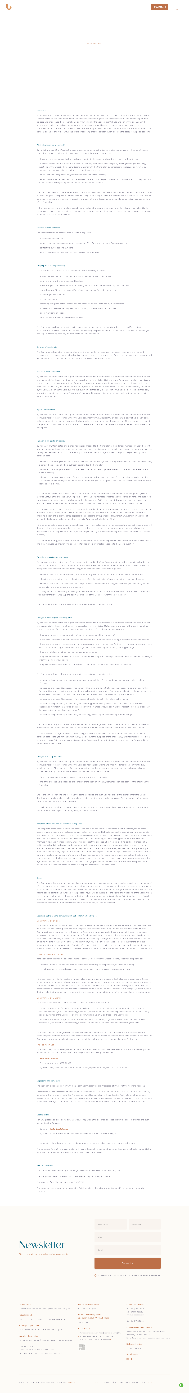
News (146, 86)
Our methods (72, 86)
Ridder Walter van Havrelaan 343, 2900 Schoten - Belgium (44, 1309)
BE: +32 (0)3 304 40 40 (135, 1309)
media (137, 86)
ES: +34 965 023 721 (135, 1312)
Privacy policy (110, 1382)
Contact (157, 86)
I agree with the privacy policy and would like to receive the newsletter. (129, 1275)
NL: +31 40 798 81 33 (135, 1321)
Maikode (71, 1382)
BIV (111, 1340)
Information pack (108, 86)
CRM (96, 1382)
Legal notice (124, 1382)
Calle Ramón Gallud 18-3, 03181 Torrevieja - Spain (40, 1330)
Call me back (160, 7)
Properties (42, 86)
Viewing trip (88, 86)
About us (56, 86)
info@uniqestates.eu (58, 1129)
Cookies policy (138, 1382)
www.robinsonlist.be (49, 1059)
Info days (125, 86)
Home (30, 86)
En (176, 7)
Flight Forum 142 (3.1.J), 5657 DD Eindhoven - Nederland (43, 1319)
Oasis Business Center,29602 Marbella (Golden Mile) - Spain (46, 1340)
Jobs (150, 1382)
